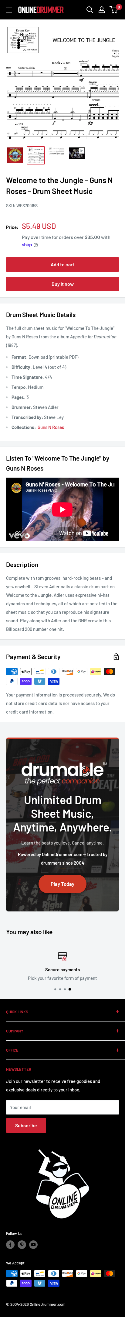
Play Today (62, 884)
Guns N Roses (51, 427)
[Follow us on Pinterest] (22, 1244)
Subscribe (26, 1125)
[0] (114, 9)
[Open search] (89, 9)
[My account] (102, 9)
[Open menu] (9, 10)
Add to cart (62, 264)
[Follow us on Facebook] (10, 1244)
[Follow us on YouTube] (33, 1244)
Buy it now (63, 284)
